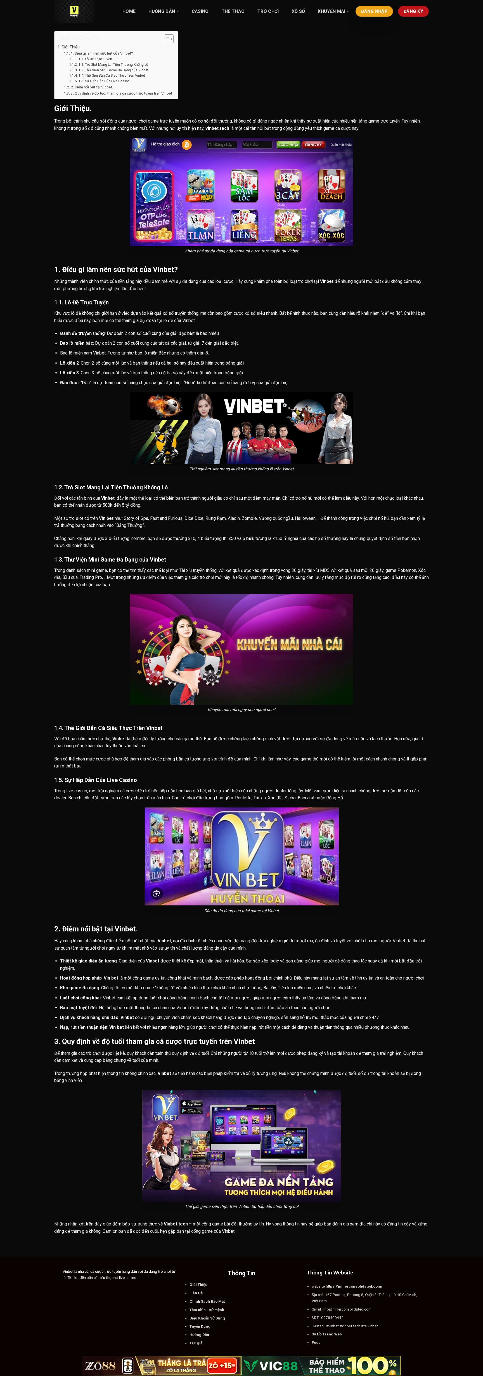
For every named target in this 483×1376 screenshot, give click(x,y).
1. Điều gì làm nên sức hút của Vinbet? (102, 53)
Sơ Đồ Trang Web (327, 1334)
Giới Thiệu (198, 1284)
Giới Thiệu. (70, 47)
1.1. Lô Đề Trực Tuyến (95, 59)
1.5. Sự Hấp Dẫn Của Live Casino (104, 81)
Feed (316, 1342)
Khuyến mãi (331, 11)
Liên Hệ (196, 1293)
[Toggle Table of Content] (166, 39)
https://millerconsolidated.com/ (354, 1286)
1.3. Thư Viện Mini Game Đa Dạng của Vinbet (113, 70)
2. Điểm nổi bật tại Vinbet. (92, 87)
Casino (200, 11)
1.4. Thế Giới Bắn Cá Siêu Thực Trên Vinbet (112, 76)
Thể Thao (233, 11)
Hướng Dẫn (161, 11)
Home (129, 11)
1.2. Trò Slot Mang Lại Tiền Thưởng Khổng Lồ (113, 65)
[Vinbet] (82, 11)
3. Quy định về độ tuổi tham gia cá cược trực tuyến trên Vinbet (121, 93)
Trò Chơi (268, 11)
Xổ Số (298, 11)
